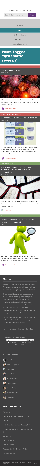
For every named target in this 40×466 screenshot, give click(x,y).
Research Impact (9, 453)
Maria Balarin (11, 374)
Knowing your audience (8, 67)
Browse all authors (9, 402)
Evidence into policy (7, 163)
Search (32, 15)
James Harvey (12, 378)
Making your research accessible (11, 114)
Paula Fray (11, 360)
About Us (13, 329)
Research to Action (20, 4)
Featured (4, 216)
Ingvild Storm (9, 210)
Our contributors (10, 354)
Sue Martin (11, 369)
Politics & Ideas (8, 445)
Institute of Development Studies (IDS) (16, 425)
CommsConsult (10, 320)
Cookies (21, 329)
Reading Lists (20, 39)
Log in (35, 463)
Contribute (29, 329)
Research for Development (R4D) (15, 449)
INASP (5, 420)
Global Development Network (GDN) (16, 416)
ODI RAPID (7, 436)
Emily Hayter (11, 383)
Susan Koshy (11, 388)
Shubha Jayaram (13, 364)
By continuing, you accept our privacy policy (21, 343)
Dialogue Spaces (20, 35)
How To (20, 26)
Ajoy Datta (10, 397)
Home (20, 21)
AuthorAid (6, 412)
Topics (20, 30)
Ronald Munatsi (12, 392)
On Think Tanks (8, 440)
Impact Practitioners (20, 44)
